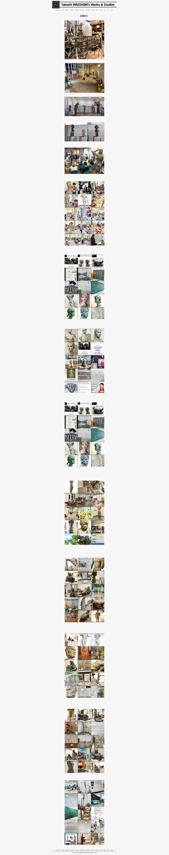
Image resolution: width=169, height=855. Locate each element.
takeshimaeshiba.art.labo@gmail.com (84, 854)
